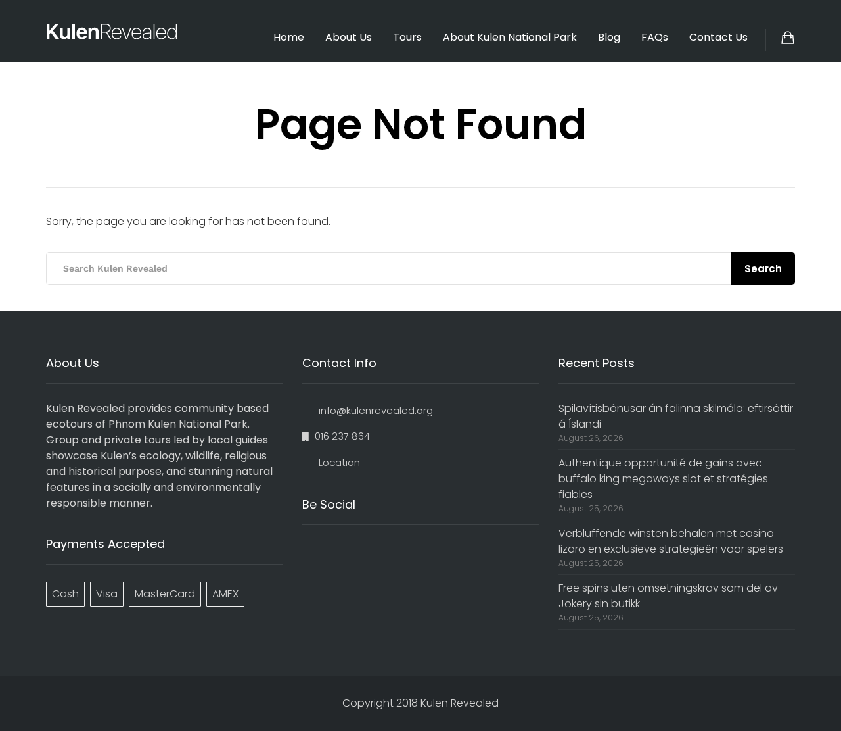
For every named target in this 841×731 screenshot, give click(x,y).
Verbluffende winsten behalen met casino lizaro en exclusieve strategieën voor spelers (670, 541)
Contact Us (718, 37)
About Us (348, 37)
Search (763, 269)
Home (288, 37)
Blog (609, 37)
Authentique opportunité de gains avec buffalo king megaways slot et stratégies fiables (663, 478)
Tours (407, 37)
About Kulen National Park (510, 37)
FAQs (654, 37)
